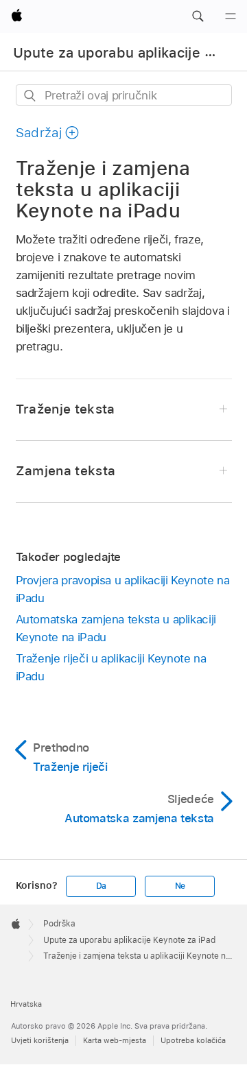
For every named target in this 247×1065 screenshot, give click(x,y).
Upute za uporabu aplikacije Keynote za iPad (129, 940)
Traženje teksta (65, 409)
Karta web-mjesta (114, 1040)
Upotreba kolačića (193, 1040)
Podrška (59, 924)
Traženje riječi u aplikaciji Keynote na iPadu (111, 667)
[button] (197, 16)
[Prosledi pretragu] (30, 95)
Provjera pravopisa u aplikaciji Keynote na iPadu (123, 589)
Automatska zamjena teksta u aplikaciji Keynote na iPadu (116, 628)
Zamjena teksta (66, 471)
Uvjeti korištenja (40, 1040)
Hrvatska (26, 1004)
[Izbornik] (230, 16)
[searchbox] (124, 95)
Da (101, 886)
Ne (180, 886)
